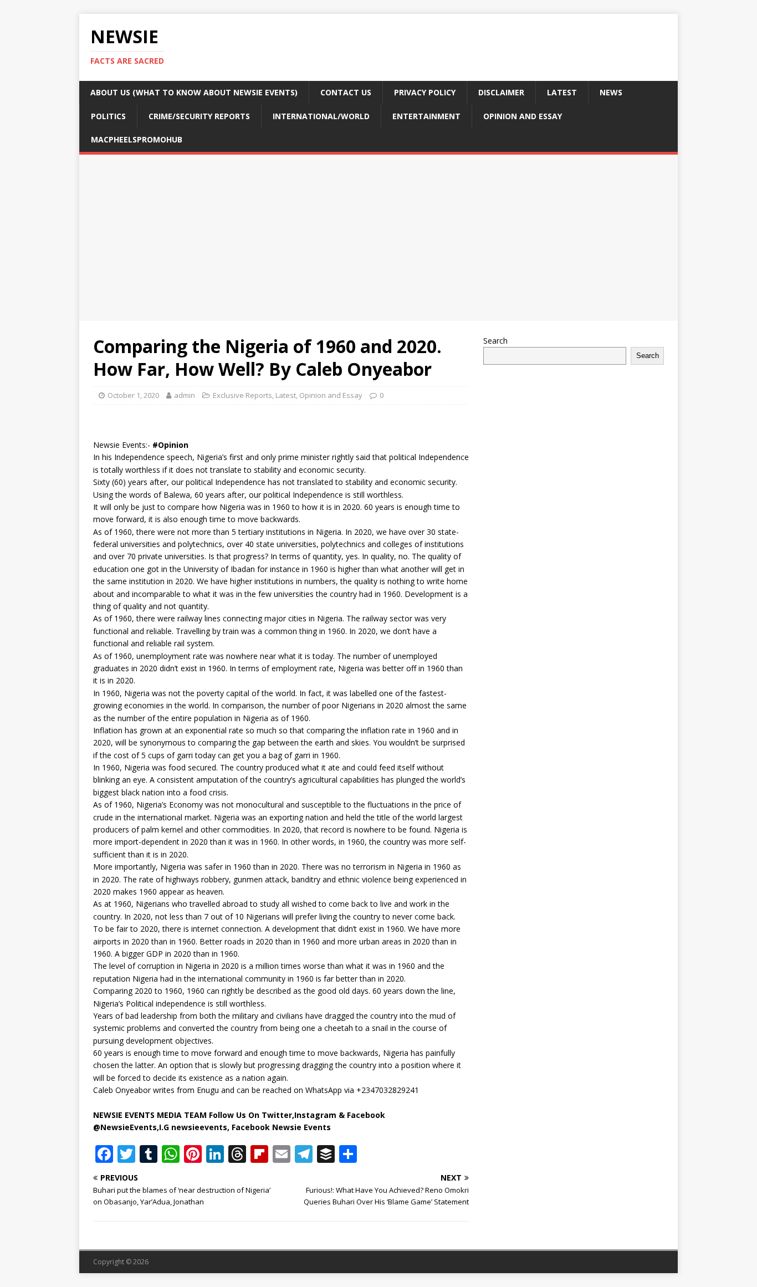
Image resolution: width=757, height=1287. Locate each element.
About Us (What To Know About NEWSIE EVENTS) (194, 92)
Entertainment (426, 116)
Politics (108, 116)
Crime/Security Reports (199, 116)
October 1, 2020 (133, 395)
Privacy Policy (425, 92)
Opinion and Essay (522, 116)
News (611, 92)
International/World (321, 116)
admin (184, 395)
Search (495, 340)
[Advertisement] (378, 237)
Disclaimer (501, 92)
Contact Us (345, 92)
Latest (562, 92)
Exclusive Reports (242, 395)
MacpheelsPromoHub (136, 139)
